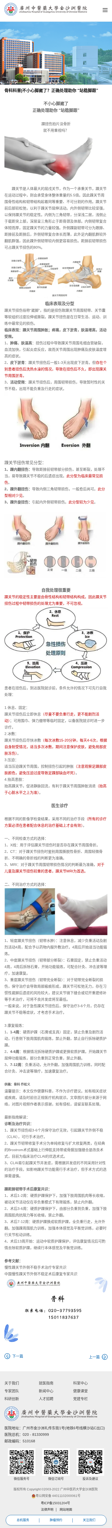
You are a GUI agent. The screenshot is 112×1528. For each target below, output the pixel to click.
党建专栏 (80, 1399)
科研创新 (11, 1399)
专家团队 (11, 1391)
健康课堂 (80, 1391)
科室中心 (80, 1383)
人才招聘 (46, 1399)
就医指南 (46, 1383)
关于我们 (11, 1383)
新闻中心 (46, 1391)
